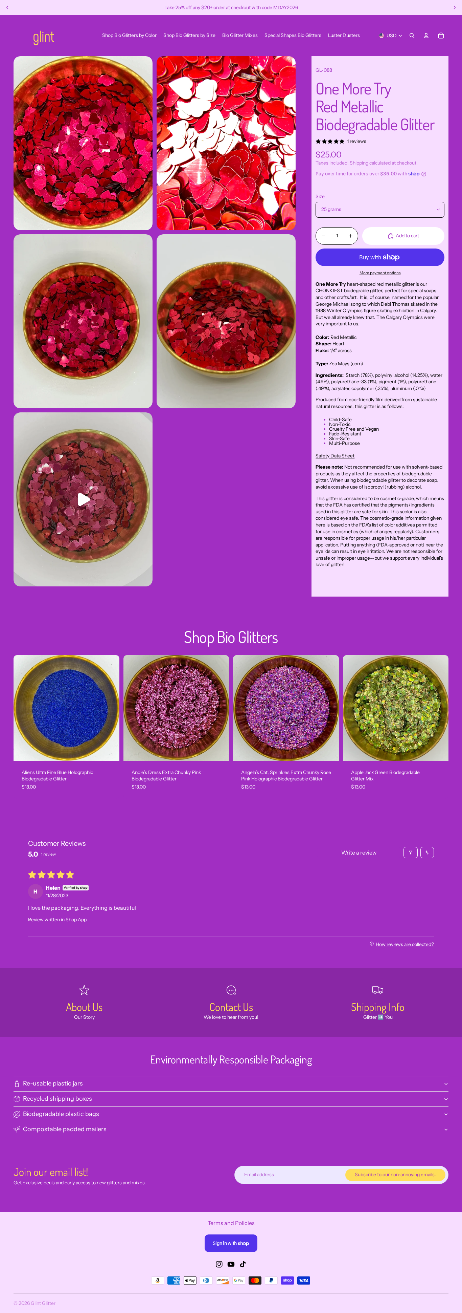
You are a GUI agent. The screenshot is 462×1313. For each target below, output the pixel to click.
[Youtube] (231, 1264)
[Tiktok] (243, 1264)
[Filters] (410, 852)
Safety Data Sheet (335, 456)
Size (320, 196)
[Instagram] (219, 1264)
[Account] (426, 35)
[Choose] (109, 751)
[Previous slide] (7, 7)
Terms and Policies (231, 1223)
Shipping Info (378, 1007)
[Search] (412, 35)
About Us (84, 1007)
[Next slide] (454, 7)
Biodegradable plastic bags (61, 1114)
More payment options (380, 273)
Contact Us (231, 1007)
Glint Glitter (43, 1303)
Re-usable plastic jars (53, 1083)
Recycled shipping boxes (57, 1098)
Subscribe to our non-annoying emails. (395, 1174)
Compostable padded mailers (65, 1129)
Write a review (358, 852)
